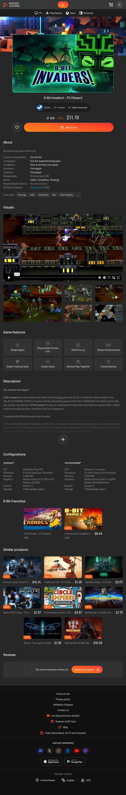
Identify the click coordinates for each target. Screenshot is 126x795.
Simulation (43, 179)
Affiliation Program (63, 704)
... (78, 194)
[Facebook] (67, 751)
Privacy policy (63, 699)
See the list (36, 157)
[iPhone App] (51, 761)
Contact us (63, 710)
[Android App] (74, 761)
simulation (44, 194)
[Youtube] (76, 751)
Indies (33, 179)
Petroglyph (36, 168)
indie (32, 194)
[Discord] (40, 751)
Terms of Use (63, 693)
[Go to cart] (111, 4)
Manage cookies (63, 773)
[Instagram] (58, 751)
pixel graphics (66, 194)
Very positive (37, 187)
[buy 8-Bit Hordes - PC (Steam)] (42, 519)
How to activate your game (44, 164)
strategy (22, 194)
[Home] (11, 4)
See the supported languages (45, 160)
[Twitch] (85, 751)
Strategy (54, 179)
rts (54, 194)
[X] (49, 751)
